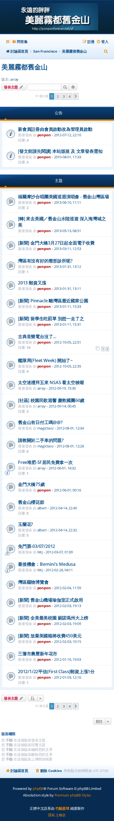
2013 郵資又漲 (32, 283)
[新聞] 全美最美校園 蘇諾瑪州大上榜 (53, 618)
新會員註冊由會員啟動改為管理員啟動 (55, 129)
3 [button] (64, 96)
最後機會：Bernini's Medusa (47, 564)
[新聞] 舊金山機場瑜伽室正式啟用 (50, 600)
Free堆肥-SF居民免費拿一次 (45, 462)
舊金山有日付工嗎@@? (40, 422)
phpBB (38, 788)
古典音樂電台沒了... (37, 336)
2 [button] (58, 96)
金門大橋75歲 (31, 484)
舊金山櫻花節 (31, 502)
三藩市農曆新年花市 (37, 654)
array (14, 79)
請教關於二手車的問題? (41, 440)
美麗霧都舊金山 (24, 66)
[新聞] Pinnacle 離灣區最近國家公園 (53, 301)
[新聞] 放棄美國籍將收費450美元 (49, 636)
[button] (76, 96)
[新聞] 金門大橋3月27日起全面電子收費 (56, 243)
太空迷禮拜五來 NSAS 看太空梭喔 (51, 382)
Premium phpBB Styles (73, 795)
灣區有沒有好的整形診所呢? (45, 261)
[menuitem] (19, 42)
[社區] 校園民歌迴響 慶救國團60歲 (51, 400)
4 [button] (70, 96)
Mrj (40, 552)
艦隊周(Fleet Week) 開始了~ (45, 360)
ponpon (44, 134)
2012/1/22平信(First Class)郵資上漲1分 (56, 671)
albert (42, 507)
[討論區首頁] (57, 17)
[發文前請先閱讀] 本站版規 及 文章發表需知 (60, 151)
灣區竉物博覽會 (33, 582)
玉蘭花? (25, 524)
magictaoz (45, 428)
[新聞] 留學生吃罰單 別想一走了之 (51, 319)
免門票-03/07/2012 (36, 546)
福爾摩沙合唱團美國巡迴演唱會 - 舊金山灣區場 (63, 197)
